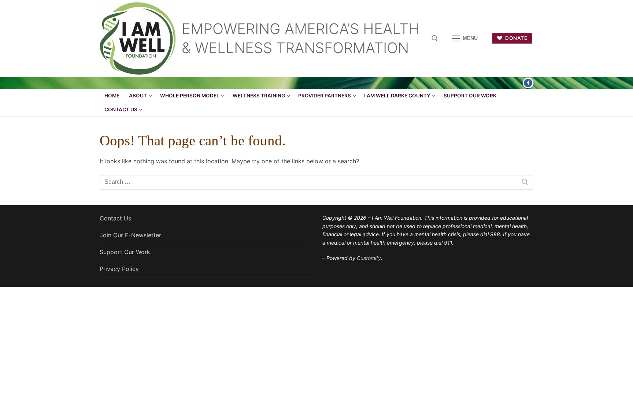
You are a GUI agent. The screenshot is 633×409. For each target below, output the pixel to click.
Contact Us (115, 218)
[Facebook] (528, 83)
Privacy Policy (119, 268)
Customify (369, 258)
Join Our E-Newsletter (130, 235)
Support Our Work (125, 252)
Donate (516, 38)
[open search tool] (435, 38)
